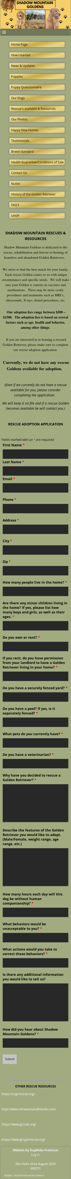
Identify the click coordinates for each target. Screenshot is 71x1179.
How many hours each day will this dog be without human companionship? (32, 899)
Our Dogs (18, 98)
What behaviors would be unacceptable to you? (24, 926)
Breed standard (22, 151)
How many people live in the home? (35, 582)
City (7, 541)
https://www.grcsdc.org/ (19, 1124)
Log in (35, 1155)
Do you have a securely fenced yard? (35, 688)
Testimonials (20, 141)
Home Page (19, 44)
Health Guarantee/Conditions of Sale (37, 162)
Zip (7, 561)
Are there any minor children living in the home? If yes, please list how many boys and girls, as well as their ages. (35, 610)
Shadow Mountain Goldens (29, 1175)
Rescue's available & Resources (33, 109)
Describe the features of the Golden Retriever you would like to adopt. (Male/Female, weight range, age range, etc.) (33, 837)
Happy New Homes (24, 130)
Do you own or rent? (21, 637)
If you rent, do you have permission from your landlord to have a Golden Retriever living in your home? (34, 662)
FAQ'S (15, 205)
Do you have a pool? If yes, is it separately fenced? (29, 710)
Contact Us (19, 173)
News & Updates (23, 66)
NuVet (15, 184)
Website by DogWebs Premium (35, 1150)
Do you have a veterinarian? (28, 754)
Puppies (17, 76)
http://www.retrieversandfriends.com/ (29, 1109)
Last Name (13, 462)
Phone (9, 499)
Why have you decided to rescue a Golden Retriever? (32, 777)
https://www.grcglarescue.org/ (23, 1139)
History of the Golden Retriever (33, 194)
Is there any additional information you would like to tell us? (33, 976)
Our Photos (19, 119)
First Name (14, 445)
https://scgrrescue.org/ (18, 1094)
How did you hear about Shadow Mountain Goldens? (30, 1031)
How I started (20, 55)
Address (11, 520)
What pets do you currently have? (33, 734)
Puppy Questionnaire (26, 87)
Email (9, 478)
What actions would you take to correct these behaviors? (30, 951)
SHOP (15, 216)
